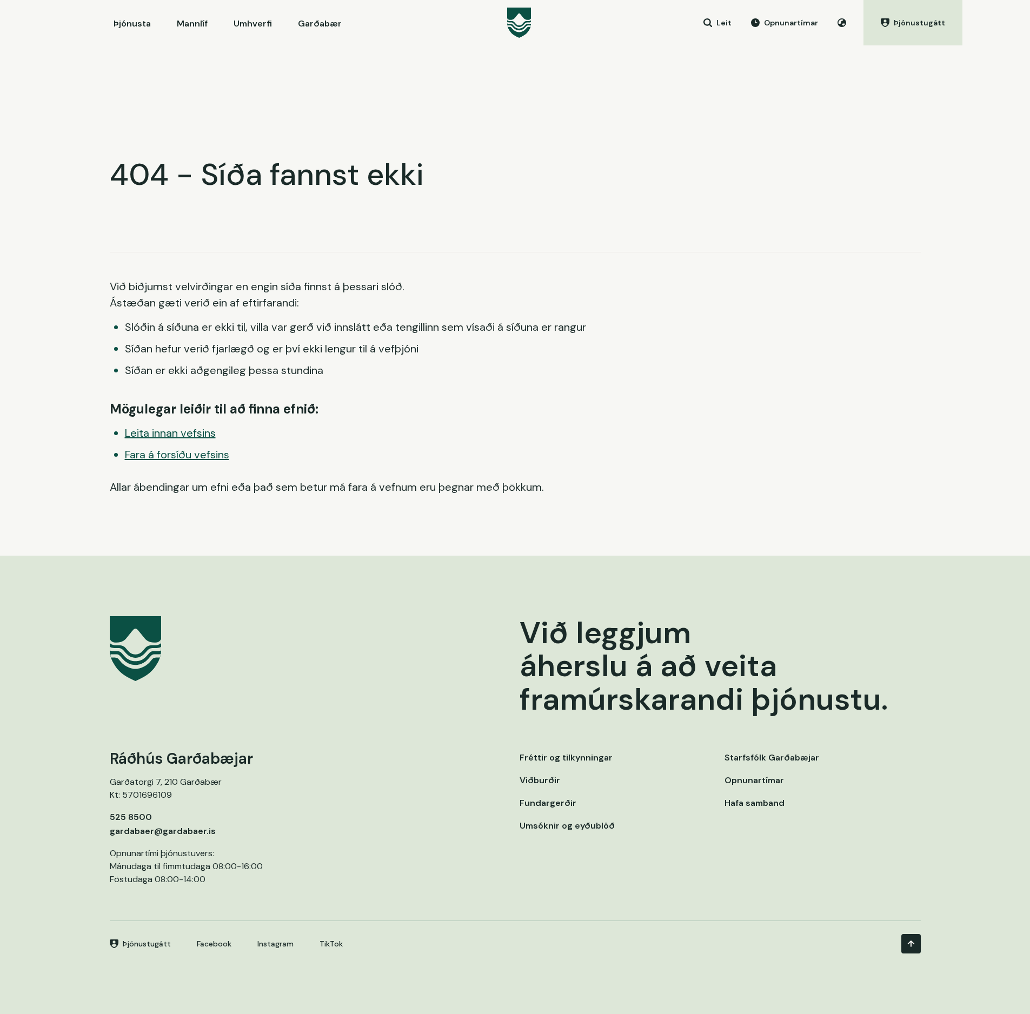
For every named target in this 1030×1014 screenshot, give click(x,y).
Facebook (214, 944)
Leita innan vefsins (170, 433)
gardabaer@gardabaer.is (163, 831)
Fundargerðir (548, 803)
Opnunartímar (754, 780)
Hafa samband (755, 803)
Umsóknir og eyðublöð (567, 825)
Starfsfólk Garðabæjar (772, 757)
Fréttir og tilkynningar (566, 757)
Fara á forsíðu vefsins (177, 455)
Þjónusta (132, 23)
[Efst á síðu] (911, 943)
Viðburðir (540, 780)
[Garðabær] (519, 23)
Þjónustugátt (147, 944)
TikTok (331, 944)
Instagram (275, 944)
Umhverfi (253, 23)
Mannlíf (192, 23)
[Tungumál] (842, 23)
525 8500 (131, 817)
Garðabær (320, 23)
